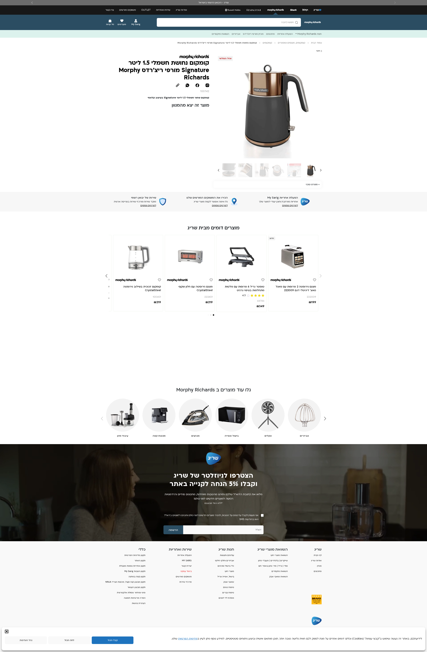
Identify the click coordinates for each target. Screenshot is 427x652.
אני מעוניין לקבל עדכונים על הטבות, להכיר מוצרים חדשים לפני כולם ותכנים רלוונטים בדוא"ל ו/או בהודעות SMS (211, 517)
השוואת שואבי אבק (278, 576)
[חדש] (293, 255)
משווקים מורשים (127, 10)
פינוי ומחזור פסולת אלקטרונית (131, 592)
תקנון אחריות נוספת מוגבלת (132, 566)
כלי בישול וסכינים (226, 566)
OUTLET (146, 10)
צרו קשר (109, 10)
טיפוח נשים (228, 587)
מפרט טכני (312, 184)
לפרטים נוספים (290, 205)
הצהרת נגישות (138, 603)
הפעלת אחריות (184, 555)
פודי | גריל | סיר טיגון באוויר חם (273, 566)
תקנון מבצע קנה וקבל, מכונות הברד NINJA (125, 582)
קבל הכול (113, 640)
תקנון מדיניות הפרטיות (134, 555)
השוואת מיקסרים (280, 571)
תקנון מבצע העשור (136, 587)
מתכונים (318, 571)
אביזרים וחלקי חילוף (224, 560)
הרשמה (173, 530)
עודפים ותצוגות (227, 555)
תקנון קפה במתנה (137, 576)
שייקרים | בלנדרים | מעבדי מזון (273, 560)
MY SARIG (187, 560)
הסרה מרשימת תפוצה (134, 598)
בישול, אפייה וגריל (225, 576)
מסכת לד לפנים (226, 598)
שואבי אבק (229, 582)
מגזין (319, 566)
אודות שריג (181, 10)
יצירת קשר (186, 566)
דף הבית (318, 555)
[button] (6, 631)
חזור (318, 51)
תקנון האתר (139, 560)
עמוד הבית (316, 42)
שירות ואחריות (163, 10)
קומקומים (267, 42)
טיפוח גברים (228, 592)
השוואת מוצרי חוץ (279, 555)
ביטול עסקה (186, 571)
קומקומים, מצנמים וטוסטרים (291, 42)
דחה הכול (69, 640)
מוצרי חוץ (229, 571)
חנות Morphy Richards (309, 34)
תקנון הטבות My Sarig (134, 571)
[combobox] (229, 22)
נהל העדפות (26, 640)
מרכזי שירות (185, 582)
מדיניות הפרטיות (187, 638)
